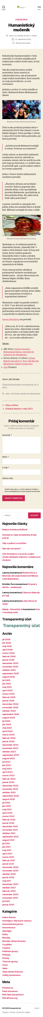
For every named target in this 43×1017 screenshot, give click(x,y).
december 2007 (10, 884)
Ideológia (7, 931)
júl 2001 (6, 901)
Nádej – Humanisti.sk (12, 609)
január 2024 (8, 741)
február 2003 (9, 891)
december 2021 (10, 826)
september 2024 (10, 714)
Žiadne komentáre (23, 43)
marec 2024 (8, 734)
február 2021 (8, 860)
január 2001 (8, 904)
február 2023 (8, 779)
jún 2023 (6, 765)
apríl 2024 (7, 731)
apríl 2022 (7, 813)
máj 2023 (7, 768)
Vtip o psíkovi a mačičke (14, 543)
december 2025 (10, 663)
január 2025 (8, 700)
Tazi (5, 367)
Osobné (6, 948)
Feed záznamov (10, 991)
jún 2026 (6, 643)
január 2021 (8, 864)
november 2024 (10, 707)
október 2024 (9, 711)
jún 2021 (6, 847)
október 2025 (9, 670)
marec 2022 (8, 816)
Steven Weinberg (10, 319)
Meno (5, 457)
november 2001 (10, 898)
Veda (4, 968)
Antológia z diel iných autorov (17, 921)
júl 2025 (6, 680)
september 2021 (10, 836)
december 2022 (10, 785)
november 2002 (10, 894)
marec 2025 (8, 694)
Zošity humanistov (11, 975)
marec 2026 (8, 653)
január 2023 (8, 782)
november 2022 (10, 789)
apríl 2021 (7, 853)
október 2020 (9, 874)
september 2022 (10, 796)
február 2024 (8, 738)
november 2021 (10, 830)
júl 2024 (6, 721)
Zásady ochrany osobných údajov (16, 1012)
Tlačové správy (10, 961)
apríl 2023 (7, 772)
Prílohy (5, 958)
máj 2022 (7, 809)
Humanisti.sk (15, 1008)
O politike (7, 944)
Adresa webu (7, 478)
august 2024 (8, 717)
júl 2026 (6, 639)
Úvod (5, 965)
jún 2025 (6, 683)
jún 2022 (6, 806)
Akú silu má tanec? (11, 548)
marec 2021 (8, 857)
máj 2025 (7, 687)
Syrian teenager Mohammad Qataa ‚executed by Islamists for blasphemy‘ (18, 352)
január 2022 (8, 823)
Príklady (6, 955)
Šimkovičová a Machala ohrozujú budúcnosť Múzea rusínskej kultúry (20, 576)
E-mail (5, 468)
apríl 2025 (7, 690)
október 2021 (8, 833)
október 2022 (9, 792)
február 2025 (8, 697)
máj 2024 (7, 728)
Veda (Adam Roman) (12, 972)
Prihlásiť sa (7, 988)
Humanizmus (21, 19)
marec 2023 (8, 775)
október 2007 (9, 887)
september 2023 (10, 755)
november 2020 (10, 870)
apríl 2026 (7, 649)
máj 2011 (6, 881)
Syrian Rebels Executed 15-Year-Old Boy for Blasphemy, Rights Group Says (21, 361)
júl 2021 (6, 843)
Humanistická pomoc (12, 924)
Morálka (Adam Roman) (14, 941)
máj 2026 (7, 646)
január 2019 (8, 877)
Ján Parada (15, 394)
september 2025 (10, 673)
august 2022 (8, 799)
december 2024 (10, 704)
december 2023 (10, 745)
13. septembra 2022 (23, 39)
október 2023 (9, 751)
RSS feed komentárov (13, 994)
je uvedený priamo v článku (25, 36)
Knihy (5, 934)
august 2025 (8, 677)
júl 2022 (6, 802)
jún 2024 (6, 724)
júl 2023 (6, 762)
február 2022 (8, 819)
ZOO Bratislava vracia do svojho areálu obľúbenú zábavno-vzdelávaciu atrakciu (21, 557)
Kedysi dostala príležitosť (14, 529)
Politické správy (10, 951)
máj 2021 (6, 850)
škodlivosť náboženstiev (30, 394)
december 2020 (10, 867)
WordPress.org (9, 998)
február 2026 (8, 656)
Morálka (6, 938)
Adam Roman (9, 917)
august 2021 (8, 840)
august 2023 (8, 758)
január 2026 (8, 660)
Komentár (7, 435)
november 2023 (10, 748)
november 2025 (10, 666)
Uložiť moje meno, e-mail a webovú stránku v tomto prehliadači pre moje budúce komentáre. (22, 490)
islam (8, 394)
